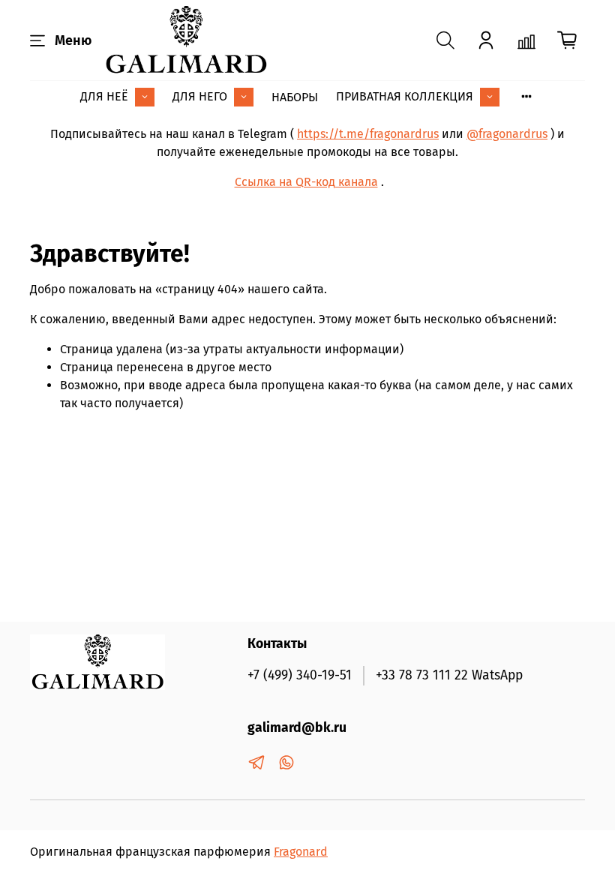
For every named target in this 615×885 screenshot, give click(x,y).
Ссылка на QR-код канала (306, 182)
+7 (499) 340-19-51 (300, 675)
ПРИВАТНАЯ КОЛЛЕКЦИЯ (404, 96)
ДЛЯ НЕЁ (104, 96)
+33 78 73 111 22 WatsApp (449, 675)
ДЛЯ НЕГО (199, 96)
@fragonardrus (507, 134)
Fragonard (301, 851)
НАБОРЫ (295, 97)
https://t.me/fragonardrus (368, 134)
